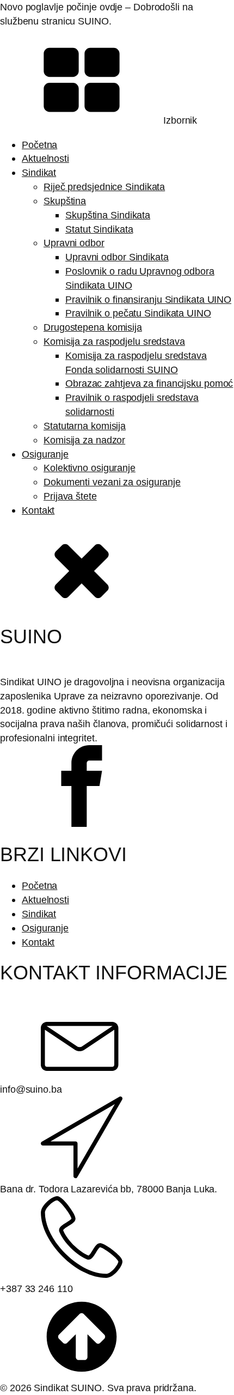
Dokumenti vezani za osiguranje (112, 482)
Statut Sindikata (99, 229)
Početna (39, 144)
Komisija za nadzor (84, 440)
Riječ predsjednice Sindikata (104, 186)
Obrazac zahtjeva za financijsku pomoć (149, 383)
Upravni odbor (74, 242)
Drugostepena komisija (93, 327)
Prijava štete (70, 496)
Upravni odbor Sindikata (117, 257)
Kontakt (38, 510)
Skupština (65, 200)
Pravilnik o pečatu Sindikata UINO (138, 313)
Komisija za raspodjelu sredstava (114, 341)
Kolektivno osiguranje (90, 467)
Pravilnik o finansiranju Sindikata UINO (148, 299)
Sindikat (39, 172)
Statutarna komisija (85, 425)
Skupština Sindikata (107, 215)
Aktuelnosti (45, 158)
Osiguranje (45, 454)
